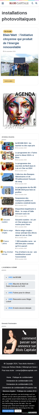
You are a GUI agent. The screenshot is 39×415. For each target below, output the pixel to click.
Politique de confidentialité (23, 377)
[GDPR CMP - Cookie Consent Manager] (32, 412)
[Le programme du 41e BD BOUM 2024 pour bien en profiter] (8, 190)
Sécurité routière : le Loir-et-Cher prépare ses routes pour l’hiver (25, 222)
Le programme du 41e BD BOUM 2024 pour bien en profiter (25, 189)
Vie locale (7, 31)
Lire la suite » (9, 81)
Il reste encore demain (22, 308)
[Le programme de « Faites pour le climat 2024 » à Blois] (8, 156)
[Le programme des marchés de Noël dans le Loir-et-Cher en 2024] (8, 166)
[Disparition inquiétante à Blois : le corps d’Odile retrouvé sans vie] (8, 212)
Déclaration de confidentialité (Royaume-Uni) (19, 388)
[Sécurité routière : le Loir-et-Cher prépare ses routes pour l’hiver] (8, 223)
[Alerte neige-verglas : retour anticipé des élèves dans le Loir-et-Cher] (8, 233)
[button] (8, 411)
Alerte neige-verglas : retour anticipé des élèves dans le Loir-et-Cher (26, 233)
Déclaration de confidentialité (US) (19, 384)
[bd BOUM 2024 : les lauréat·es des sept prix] (8, 146)
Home (8, 377)
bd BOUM (17, 277)
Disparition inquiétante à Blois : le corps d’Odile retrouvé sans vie (25, 211)
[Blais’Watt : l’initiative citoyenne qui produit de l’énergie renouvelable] (19, 65)
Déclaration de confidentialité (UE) (19, 381)
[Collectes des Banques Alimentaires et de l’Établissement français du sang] (8, 177)
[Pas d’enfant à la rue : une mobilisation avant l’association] (8, 255)
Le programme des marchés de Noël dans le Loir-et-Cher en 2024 (25, 166)
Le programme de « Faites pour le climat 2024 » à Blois (26, 155)
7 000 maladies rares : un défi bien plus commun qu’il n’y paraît (25, 243)
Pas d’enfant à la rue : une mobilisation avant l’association (26, 254)
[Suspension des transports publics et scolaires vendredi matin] (8, 201)
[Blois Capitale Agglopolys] (17, 3)
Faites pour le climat (21, 293)
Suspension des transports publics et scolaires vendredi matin (25, 200)
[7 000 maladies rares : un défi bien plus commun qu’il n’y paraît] (8, 244)
